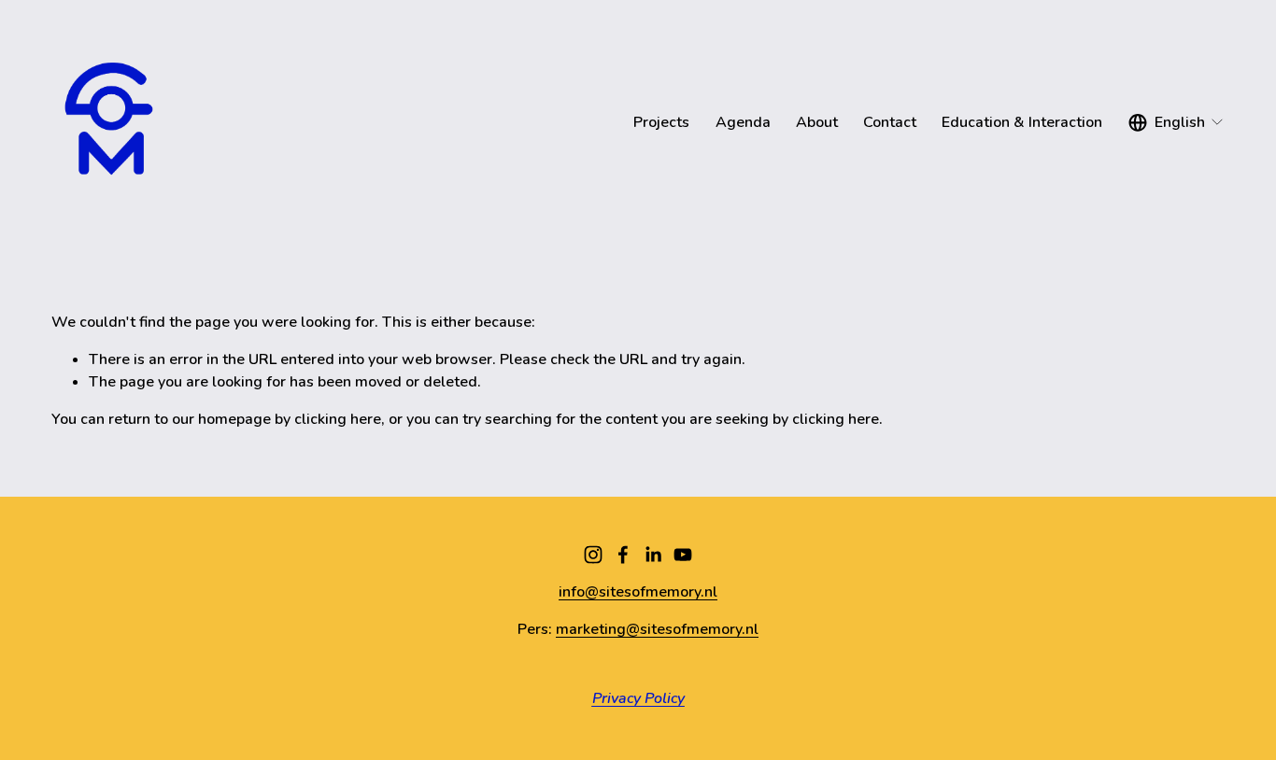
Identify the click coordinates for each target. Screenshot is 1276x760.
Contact (889, 122)
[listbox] (1177, 122)
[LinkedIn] (653, 554)
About (817, 122)
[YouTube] (682, 554)
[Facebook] (623, 554)
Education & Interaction (1022, 122)
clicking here (337, 419)
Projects (661, 122)
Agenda (743, 122)
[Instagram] (593, 554)
